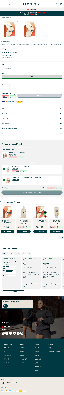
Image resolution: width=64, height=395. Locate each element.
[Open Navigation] (3, 4)
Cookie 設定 (5, 323)
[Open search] (9, 4)
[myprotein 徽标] (32, 4)
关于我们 (36, 348)
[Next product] (62, 237)
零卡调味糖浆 (24, 221)
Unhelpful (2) (36, 284)
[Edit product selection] (60, 169)
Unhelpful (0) (56, 284)
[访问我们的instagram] (3, 333)
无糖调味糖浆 (56, 221)
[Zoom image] (17, 21)
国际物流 (6, 359)
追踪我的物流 (8, 363)
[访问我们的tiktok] (10, 333)
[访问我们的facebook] (6, 333)
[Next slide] (63, 222)
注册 (5, 306)
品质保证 (36, 351)
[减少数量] (4, 86)
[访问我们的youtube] (14, 333)
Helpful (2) (27, 284)
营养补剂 (21, 348)
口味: (3, 65)
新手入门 (21, 363)
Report (25, 286)
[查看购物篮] (61, 4)
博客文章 (21, 355)
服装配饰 (21, 351)
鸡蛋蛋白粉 (8, 17)
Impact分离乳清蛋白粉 (40, 221)
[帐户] (56, 4)
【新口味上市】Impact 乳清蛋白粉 (7, 221)
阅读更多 (25, 277)
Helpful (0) (47, 284)
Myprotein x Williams (54, 351)
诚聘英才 (36, 370)
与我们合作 (37, 366)
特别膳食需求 (23, 359)
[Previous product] (59, 237)
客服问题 (6, 348)
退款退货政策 (8, 355)
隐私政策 (36, 355)
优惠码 (50, 348)
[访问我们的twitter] (18, 333)
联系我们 (6, 351)
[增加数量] (9, 86)
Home (3, 17)
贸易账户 (36, 363)
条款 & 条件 (37, 359)
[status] (7, 86)
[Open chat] (21, 333)
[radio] (32, 77)
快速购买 (9, 231)
